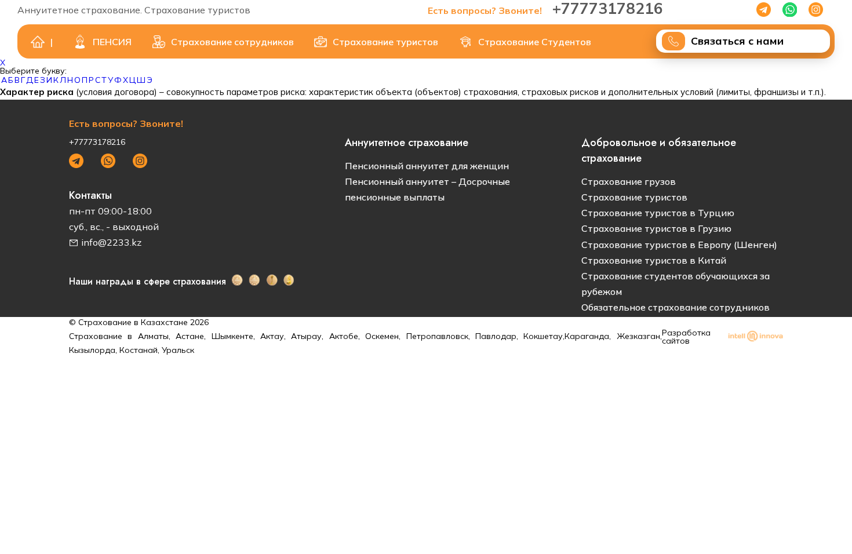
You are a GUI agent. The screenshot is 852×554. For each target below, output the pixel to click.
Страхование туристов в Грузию (656, 228)
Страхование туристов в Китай (653, 260)
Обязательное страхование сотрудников (675, 307)
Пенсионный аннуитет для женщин (427, 166)
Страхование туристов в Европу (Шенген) (679, 244)
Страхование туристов (634, 197)
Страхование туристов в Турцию (657, 212)
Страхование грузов (628, 181)
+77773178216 (97, 142)
